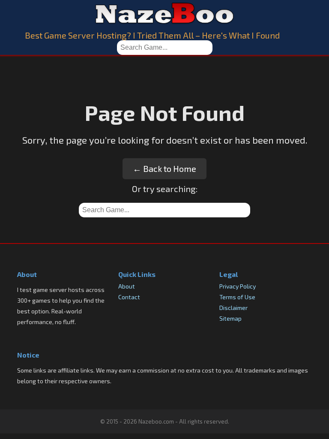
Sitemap (230, 318)
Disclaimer (233, 307)
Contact (129, 297)
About (126, 286)
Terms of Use (237, 297)
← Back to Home (164, 168)
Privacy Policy (237, 286)
